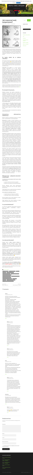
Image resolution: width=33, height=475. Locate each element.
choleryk (17, 271)
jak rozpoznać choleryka (6, 273)
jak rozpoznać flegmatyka (15, 273)
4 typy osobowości (5, 271)
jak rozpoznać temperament (7, 277)
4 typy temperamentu (12, 271)
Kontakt (28, 15)
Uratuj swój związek (16, 5)
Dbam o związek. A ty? (5, 284)
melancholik (14, 278)
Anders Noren (26, 472)
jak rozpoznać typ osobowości (7, 278)
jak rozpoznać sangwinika (15, 276)
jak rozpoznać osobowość (7, 276)
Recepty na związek (6, 269)
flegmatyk (4, 272)
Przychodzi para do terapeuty (25, 40)
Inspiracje (24, 38)
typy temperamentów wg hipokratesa (8, 281)
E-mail (3, 437)
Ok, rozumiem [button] (18, 2)
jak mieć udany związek (10, 272)
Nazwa (3, 433)
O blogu (18, 15)
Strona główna (4, 15)
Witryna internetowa (5, 441)
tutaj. (19, 86)
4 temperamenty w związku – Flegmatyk (6, 460)
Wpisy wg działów (12, 15)
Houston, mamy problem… (26, 34)
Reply (6, 318)
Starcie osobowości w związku (17, 284)
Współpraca (23, 15)
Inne (23, 36)
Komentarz (4, 424)
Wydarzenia (24, 45)
